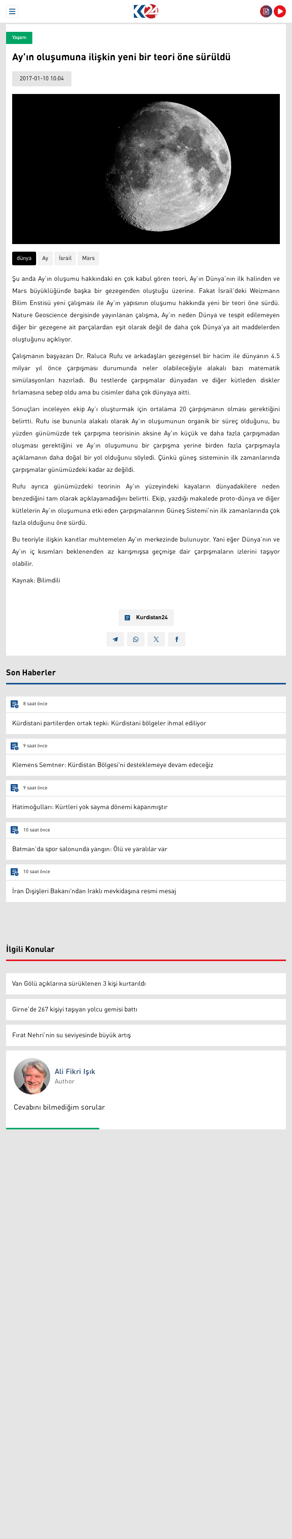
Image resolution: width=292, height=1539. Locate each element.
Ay (45, 258)
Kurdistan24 (152, 618)
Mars (88, 258)
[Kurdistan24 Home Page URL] (146, 11)
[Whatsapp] (135, 639)
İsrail (65, 258)
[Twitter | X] (156, 639)
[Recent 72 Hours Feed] (266, 11)
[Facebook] (177, 639)
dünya (24, 258)
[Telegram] (115, 639)
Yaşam (19, 37)
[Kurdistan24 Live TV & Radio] (280, 11)
